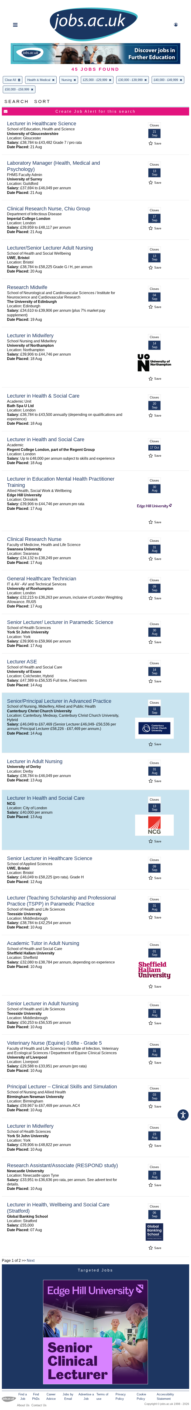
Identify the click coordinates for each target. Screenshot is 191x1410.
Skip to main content (18, 4)
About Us (23, 1405)
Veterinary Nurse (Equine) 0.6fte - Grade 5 (54, 1043)
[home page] (93, 41)
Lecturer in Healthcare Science (41, 123)
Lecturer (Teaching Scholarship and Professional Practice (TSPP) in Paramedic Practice (61, 901)
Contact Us (39, 1405)
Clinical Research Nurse (34, 539)
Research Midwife (27, 287)
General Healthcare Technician (41, 578)
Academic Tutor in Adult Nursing (43, 943)
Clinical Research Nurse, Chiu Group (48, 209)
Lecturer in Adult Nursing (34, 761)
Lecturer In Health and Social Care (46, 798)
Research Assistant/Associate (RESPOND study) (62, 1165)
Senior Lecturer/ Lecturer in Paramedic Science (60, 622)
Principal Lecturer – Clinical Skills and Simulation (62, 1086)
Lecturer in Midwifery (30, 335)
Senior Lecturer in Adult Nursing (42, 1003)
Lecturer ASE (22, 662)
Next (30, 1260)
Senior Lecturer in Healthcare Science (49, 858)
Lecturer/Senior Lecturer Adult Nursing (50, 248)
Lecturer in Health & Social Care (43, 396)
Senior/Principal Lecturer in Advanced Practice (59, 701)
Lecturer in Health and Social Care (45, 439)
